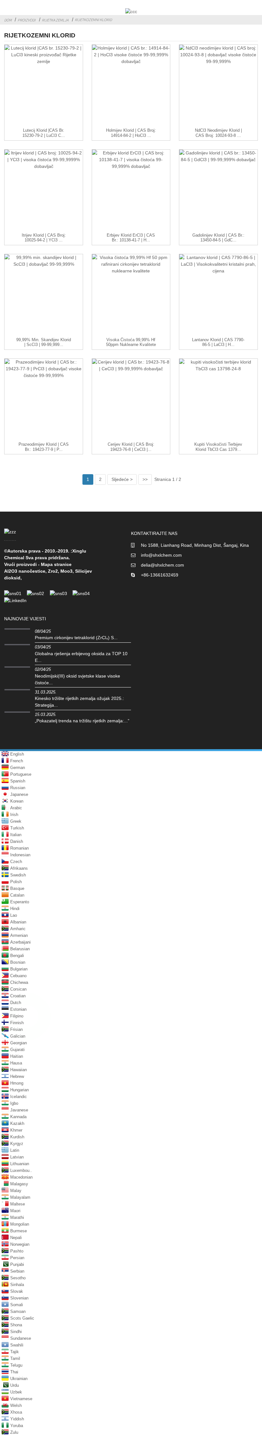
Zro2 (53, 571)
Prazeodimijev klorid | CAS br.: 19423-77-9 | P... (44, 447)
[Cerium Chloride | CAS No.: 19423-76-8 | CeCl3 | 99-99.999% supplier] (131, 400)
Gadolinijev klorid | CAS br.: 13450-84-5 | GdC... (218, 238)
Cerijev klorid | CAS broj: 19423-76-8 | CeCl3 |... (131, 447)
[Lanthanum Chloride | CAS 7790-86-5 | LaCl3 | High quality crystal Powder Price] (218, 295)
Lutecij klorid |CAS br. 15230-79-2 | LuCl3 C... (43, 133)
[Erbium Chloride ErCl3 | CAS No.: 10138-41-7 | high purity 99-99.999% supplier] (131, 191)
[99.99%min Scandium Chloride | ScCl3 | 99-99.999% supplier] (43, 295)
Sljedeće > (122, 479)
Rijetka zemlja (55, 20)
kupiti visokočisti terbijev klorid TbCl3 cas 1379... (218, 447)
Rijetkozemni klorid (93, 19)
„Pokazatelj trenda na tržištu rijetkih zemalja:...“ (82, 720)
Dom (8, 20)
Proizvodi (26, 20)
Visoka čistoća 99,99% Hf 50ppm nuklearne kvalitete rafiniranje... (131, 344)
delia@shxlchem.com (162, 565)
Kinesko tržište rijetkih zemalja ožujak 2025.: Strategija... (79, 702)
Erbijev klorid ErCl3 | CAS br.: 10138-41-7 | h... (131, 238)
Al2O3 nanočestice (24, 571)
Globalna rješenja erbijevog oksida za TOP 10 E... (81, 657)
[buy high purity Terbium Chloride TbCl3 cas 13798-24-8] (218, 400)
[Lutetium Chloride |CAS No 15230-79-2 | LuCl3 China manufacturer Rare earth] (43, 86)
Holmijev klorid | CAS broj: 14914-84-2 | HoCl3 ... (131, 133)
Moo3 (66, 571)
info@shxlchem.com (161, 555)
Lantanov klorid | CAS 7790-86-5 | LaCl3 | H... (218, 342)
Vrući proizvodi (20, 564)
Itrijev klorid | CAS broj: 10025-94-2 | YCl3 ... (44, 238)
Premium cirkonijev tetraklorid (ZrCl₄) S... (76, 637)
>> (145, 479)
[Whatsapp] (27, 1016)
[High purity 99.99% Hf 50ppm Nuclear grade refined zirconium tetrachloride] (131, 295)
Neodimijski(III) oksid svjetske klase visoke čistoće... (77, 679)
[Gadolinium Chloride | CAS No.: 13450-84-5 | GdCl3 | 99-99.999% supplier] (218, 191)
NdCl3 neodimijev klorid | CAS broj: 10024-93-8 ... (218, 133)
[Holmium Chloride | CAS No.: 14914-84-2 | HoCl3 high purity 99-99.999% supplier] (131, 86)
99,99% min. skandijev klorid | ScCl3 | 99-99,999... (43, 342)
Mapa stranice (56, 564)
